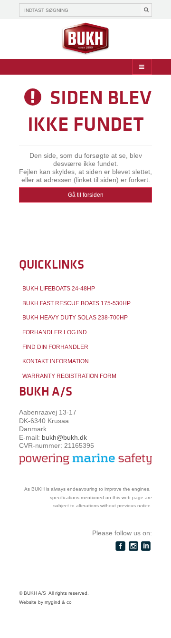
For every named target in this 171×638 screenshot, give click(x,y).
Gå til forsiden (86, 195)
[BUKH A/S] (85, 39)
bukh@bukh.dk (64, 437)
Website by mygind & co (45, 602)
